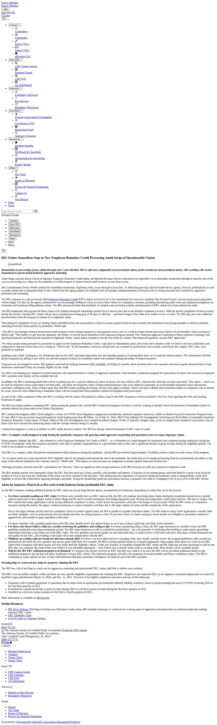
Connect (13, 25)
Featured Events (23, 72)
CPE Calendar (16, 675)
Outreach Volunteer (25, 136)
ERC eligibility (98, 364)
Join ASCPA (8, 12)
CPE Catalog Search (26, 66)
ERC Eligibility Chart (19, 615)
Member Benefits (24, 145)
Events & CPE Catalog (74, 630)
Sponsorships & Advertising (30, 158)
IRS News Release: (19, 609)
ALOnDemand (16, 681)
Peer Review (22, 101)
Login (5, 9)
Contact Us (21, 193)
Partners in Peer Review (21, 692)
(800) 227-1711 (9, 639)
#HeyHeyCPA (23, 56)
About (12, 168)
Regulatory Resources (26, 107)
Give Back (15, 111)
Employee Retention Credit (62, 299)
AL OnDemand (23, 85)
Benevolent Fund (24, 129)
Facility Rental (23, 164)
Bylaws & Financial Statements (31, 186)
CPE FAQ (20, 78)
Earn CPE (14, 60)
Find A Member (9, 2)
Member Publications (19, 651)
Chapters (13, 654)
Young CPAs (22, 50)
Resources (15, 139)
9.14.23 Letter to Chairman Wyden (26, 618)
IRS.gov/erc (43, 597)
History (12, 707)
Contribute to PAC (25, 123)
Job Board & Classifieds (28, 152)
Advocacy (14, 88)
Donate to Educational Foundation (33, 117)
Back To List (8, 627)
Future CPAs (22, 44)
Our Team (20, 174)
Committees (21, 31)
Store (11, 202)
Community (21, 37)
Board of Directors (25, 180)
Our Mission (21, 199)
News (11, 205)
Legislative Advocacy (26, 94)
